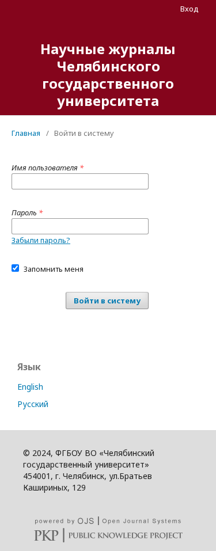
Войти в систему (107, 300)
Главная (26, 133)
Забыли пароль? (41, 240)
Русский (32, 403)
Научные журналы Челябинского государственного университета (108, 74)
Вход (189, 8)
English (30, 386)
